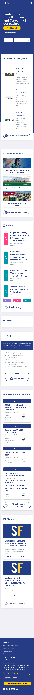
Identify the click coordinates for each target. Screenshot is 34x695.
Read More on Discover (15, 604)
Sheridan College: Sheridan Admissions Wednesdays (19, 289)
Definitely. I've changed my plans (18, 353)
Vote (17, 373)
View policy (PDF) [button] (11, 677)
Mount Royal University (13, 596)
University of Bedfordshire (14, 556)
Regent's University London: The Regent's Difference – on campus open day (19, 237)
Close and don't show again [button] (17, 683)
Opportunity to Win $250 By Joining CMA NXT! (15, 431)
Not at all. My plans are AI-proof (18, 367)
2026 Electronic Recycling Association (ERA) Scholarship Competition (16, 407)
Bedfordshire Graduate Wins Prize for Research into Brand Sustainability (15, 543)
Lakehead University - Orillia (15, 485)
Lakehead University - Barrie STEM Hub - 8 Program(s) (17, 171)
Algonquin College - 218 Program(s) (17, 188)
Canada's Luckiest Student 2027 (15, 454)
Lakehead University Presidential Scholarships (14, 475)
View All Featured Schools (16, 212)
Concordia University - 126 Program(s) (17, 204)
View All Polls (17, 379)
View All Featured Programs (16, 136)
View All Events (12, 307)
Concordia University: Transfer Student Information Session (19, 273)
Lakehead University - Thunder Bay (16, 489)
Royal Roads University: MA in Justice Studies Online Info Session (18, 256)
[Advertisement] (17, 624)
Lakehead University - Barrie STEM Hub (15, 481)
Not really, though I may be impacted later (16, 363)
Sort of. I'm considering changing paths (15, 356)
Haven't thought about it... (16, 360)
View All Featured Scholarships (15, 505)
